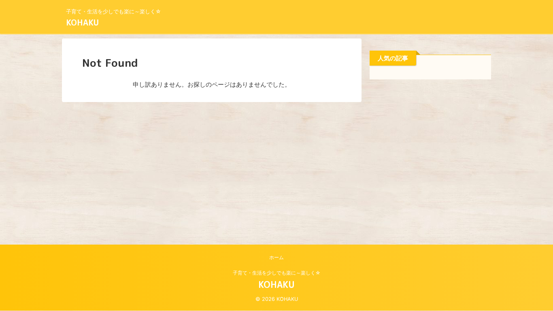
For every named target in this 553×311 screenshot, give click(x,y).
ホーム (276, 257)
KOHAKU (82, 22)
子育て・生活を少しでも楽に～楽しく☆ (277, 273)
